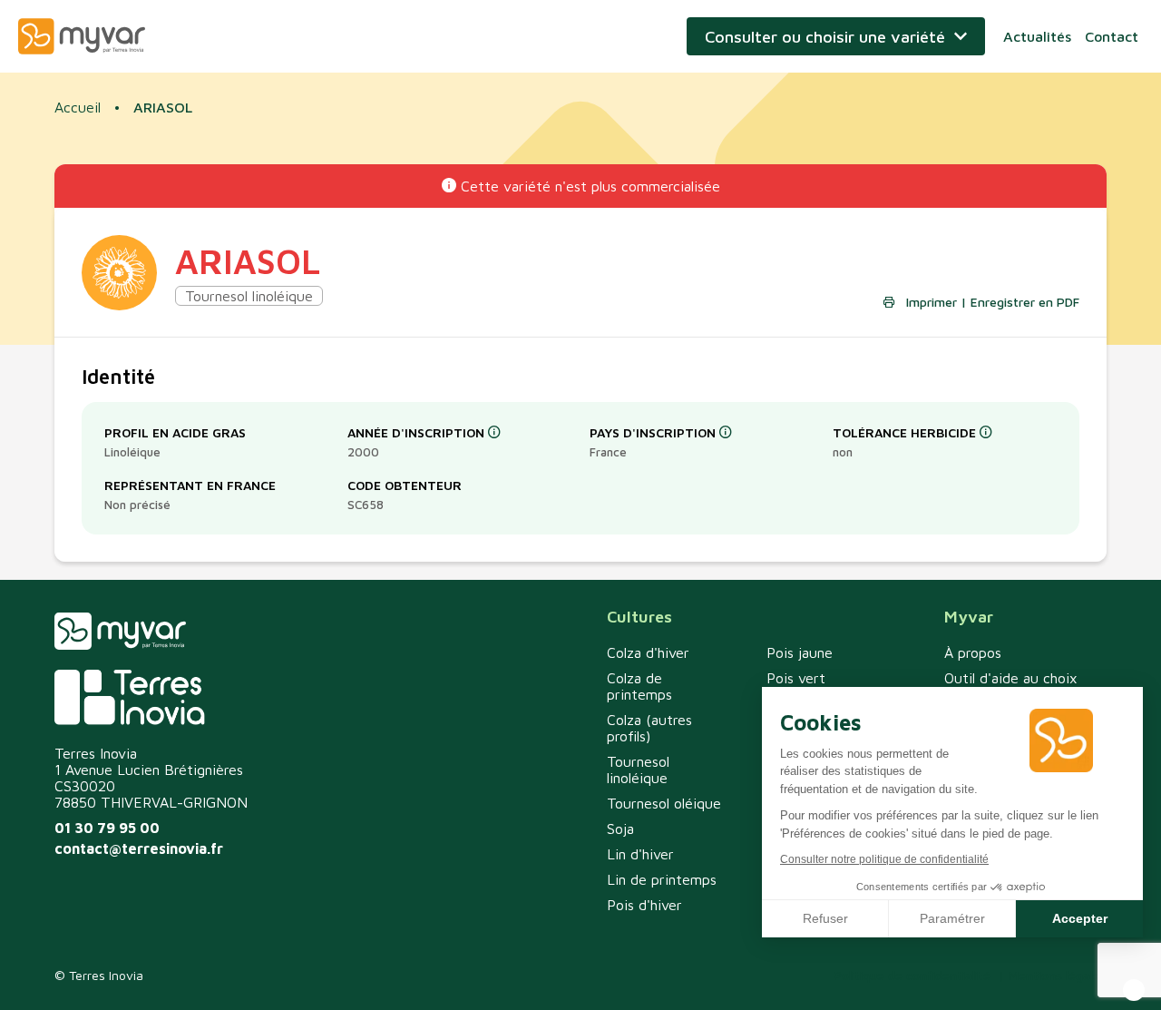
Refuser (825, 918)
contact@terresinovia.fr (138, 848)
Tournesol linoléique (638, 769)
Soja (620, 828)
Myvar (81, 36)
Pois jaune (799, 652)
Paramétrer (952, 918)
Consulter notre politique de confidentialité (884, 859)
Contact (1111, 36)
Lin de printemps (662, 879)
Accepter (1079, 918)
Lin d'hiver (640, 854)
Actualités (1037, 36)
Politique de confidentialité (912, 975)
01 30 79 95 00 (107, 827)
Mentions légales (1058, 975)
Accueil (77, 107)
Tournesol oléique (664, 803)
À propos (972, 652)
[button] (1134, 990)
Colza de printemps (639, 686)
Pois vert (795, 678)
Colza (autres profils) (649, 727)
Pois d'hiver (644, 905)
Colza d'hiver (648, 652)
